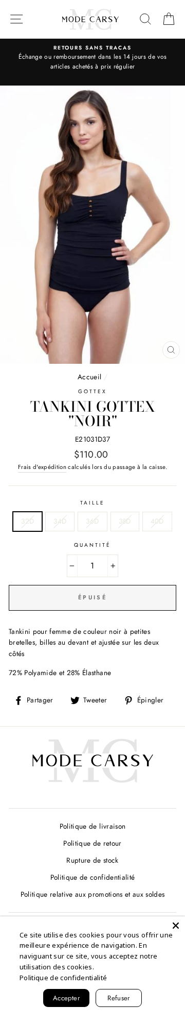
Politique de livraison (92, 826)
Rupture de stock (92, 860)
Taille (92, 503)
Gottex (92, 391)
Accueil (89, 377)
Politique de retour (92, 843)
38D (125, 521)
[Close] (176, 925)
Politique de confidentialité (92, 877)
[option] (92, 58)
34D (59, 521)
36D (92, 521)
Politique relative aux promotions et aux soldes (93, 894)
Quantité (92, 545)
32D (27, 521)
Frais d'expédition (42, 467)
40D (157, 521)
